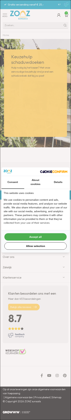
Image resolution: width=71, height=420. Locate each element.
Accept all (35, 236)
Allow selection (35, 246)
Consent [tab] (12, 182)
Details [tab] (58, 182)
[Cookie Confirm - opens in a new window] (53, 172)
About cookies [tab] (35, 182)
